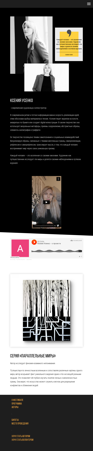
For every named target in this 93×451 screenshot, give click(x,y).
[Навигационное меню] (89, 4)
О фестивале (17, 400)
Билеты (15, 420)
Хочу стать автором (21, 436)
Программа (17, 403)
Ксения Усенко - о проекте (24, 259)
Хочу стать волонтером (22, 440)
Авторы (15, 407)
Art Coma (12, 259)
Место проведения (20, 423)
